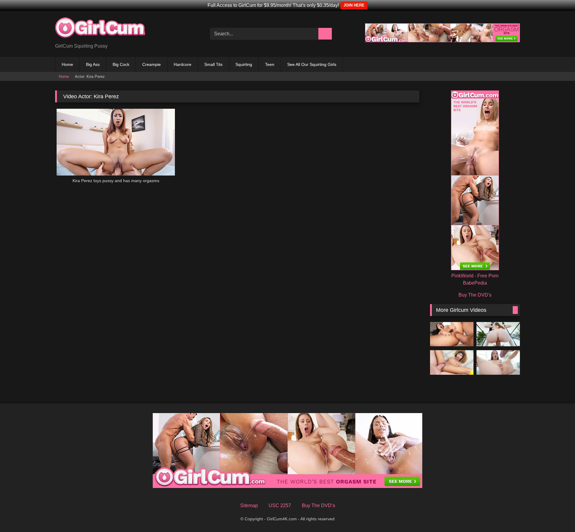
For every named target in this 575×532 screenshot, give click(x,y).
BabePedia (475, 282)
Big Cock (121, 64)
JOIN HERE (354, 5)
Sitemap (249, 505)
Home (67, 64)
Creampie (151, 64)
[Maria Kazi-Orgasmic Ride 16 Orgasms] (498, 362)
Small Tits (213, 64)
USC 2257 (280, 505)
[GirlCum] (100, 29)
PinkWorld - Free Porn (475, 275)
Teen (269, 64)
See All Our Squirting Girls (311, 64)
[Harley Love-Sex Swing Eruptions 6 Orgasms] (498, 334)
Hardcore (182, 64)
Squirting (243, 64)
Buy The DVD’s (318, 505)
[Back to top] (559, 518)
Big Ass (93, 64)
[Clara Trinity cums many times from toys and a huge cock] (451, 362)
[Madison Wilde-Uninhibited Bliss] (451, 334)
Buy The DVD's (475, 294)
